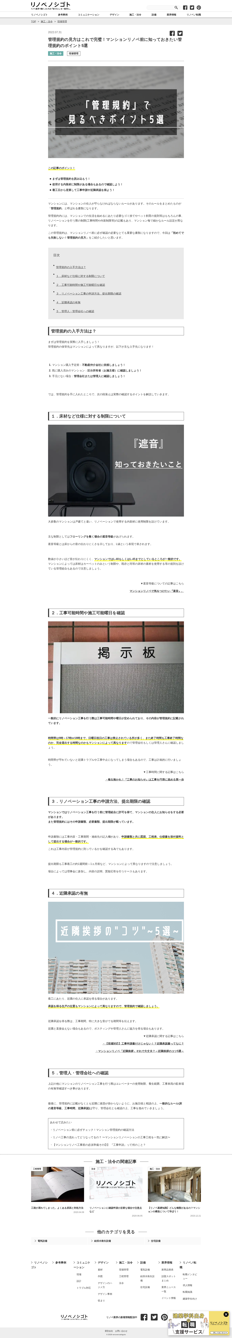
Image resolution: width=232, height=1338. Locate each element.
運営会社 (109, 1331)
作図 (100, 1276)
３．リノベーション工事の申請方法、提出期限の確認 (88, 293)
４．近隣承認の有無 (68, 302)
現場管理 (62, 21)
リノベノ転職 (188, 1265)
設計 (79, 1281)
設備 (143, 1262)
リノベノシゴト (39, 1265)
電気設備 (145, 1269)
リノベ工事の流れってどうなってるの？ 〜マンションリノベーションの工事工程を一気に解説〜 (111, 1137)
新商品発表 (167, 1269)
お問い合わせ (121, 1331)
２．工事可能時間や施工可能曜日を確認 (80, 284)
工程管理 (37, 1169)
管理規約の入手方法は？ (71, 267)
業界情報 (167, 1262)
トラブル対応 (84, 1287)
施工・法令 (47, 21)
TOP (33, 21)
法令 (93, 1169)
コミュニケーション (82, 1265)
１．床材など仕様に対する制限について (80, 276)
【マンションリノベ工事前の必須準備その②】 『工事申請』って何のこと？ (99, 1144)
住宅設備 (145, 1287)
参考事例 (60, 1262)
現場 (79, 1274)
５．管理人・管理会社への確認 (75, 311)
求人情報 (187, 1285)
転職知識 (187, 1292)
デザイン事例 (105, 1294)
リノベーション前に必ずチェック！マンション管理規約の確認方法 (93, 1129)
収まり (101, 1300)
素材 (100, 1269)
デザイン (103, 1262)
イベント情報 (169, 1298)
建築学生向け (190, 1298)
